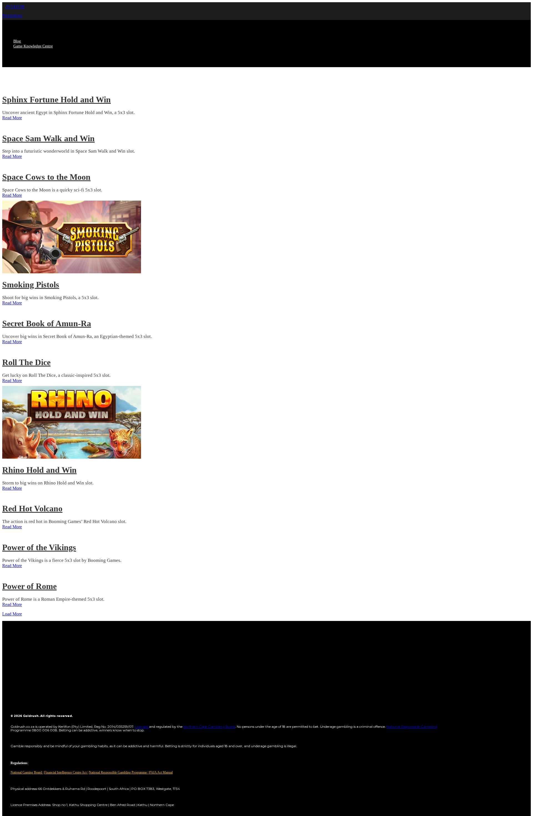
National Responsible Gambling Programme (118, 772)
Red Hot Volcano (32, 508)
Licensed (142, 726)
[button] (14, 6)
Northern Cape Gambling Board (209, 726)
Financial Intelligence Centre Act (65, 772)
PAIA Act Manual (161, 772)
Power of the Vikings (39, 547)
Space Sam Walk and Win (48, 138)
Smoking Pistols (30, 284)
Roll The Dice (26, 362)
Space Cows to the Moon (46, 176)
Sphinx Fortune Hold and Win (56, 99)
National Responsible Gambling (411, 726)
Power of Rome (29, 586)
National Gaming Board (27, 772)
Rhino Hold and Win (39, 469)
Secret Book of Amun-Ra (46, 323)
